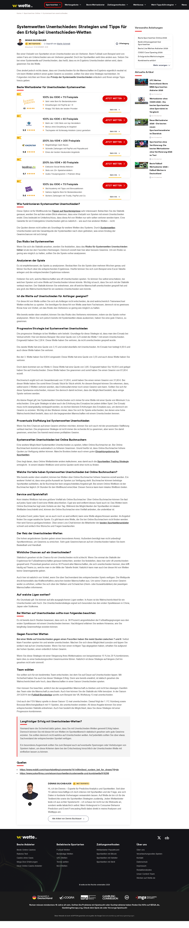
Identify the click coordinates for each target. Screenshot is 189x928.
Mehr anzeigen (160, 65)
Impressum (141, 866)
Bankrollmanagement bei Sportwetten (149, 43)
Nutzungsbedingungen (127, 915)
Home (19, 13)
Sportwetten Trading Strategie (113, 461)
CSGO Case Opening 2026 (150, 53)
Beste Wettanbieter (95, 5)
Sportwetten (52, 5)
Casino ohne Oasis (25, 858)
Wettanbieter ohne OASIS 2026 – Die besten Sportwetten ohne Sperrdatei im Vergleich (159, 105)
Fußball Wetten (63, 850)
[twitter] (159, 837)
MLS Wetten (62, 866)
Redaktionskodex (144, 870)
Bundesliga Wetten (65, 854)
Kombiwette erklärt (147, 61)
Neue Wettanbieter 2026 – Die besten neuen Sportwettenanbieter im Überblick (160, 127)
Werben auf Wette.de (146, 878)
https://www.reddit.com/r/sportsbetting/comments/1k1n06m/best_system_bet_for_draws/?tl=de (69, 770)
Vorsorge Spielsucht (117, 908)
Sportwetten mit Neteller (107, 858)
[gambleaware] (88, 897)
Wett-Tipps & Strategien (162, 5)
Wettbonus (138, 5)
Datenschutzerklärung (109, 915)
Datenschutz (142, 862)
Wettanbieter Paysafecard (108, 850)
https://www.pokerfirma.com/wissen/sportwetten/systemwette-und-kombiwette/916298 (64, 773)
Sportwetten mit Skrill (106, 862)
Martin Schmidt (63, 44)
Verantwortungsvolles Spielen (149, 854)
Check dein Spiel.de (93, 908)
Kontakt (140, 858)
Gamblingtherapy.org (72, 908)
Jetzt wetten (113, 120)
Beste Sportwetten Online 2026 (152, 38)
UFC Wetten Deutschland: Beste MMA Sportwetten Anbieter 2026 (159, 85)
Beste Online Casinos (26, 850)
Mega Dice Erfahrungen (27, 862)
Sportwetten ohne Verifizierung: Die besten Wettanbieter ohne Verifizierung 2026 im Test (161, 148)
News (184, 5)
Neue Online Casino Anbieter (29, 866)
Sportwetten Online (32, 13)
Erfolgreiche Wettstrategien (151, 57)
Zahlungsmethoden (116, 5)
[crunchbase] (167, 837)
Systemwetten (107, 227)
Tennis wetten (63, 862)
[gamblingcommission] (110, 897)
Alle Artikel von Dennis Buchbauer (67, 818)
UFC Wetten (62, 858)
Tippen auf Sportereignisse (66, 211)
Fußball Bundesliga (42, 695)
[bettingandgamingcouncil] (66, 897)
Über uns (141, 850)
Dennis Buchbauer (35, 40)
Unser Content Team (146, 874)
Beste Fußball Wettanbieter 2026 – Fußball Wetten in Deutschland (159, 169)
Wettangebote (71, 5)
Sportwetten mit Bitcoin (107, 854)
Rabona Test (22, 854)
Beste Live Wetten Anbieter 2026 (153, 49)
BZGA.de (155, 905)
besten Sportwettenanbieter (114, 523)
